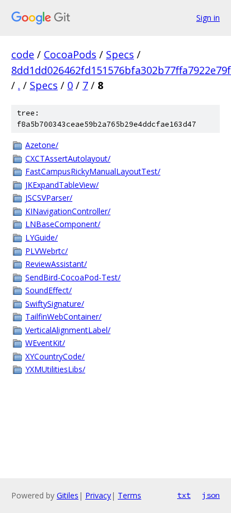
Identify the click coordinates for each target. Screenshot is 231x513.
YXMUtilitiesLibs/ (55, 369)
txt (184, 495)
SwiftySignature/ (54, 303)
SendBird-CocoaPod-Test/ (73, 277)
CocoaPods (70, 54)
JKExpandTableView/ (62, 184)
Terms (129, 495)
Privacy (98, 495)
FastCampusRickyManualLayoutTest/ (92, 171)
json (211, 495)
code (22, 54)
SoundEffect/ (48, 290)
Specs (120, 54)
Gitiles (67, 495)
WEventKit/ (45, 343)
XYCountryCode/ (55, 356)
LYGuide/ (41, 237)
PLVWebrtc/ (46, 251)
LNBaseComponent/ (62, 224)
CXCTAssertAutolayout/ (67, 158)
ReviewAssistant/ (56, 263)
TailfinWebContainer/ (63, 316)
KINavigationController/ (67, 211)
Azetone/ (41, 145)
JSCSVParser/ (48, 197)
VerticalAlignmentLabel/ (67, 330)
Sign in (208, 17)
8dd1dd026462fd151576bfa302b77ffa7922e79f (121, 70)
